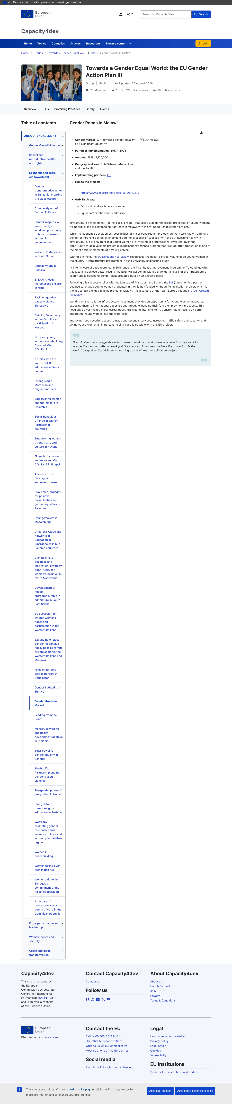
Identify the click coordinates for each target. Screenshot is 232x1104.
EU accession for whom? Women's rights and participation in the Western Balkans (47, 622)
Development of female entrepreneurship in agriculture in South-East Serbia (48, 596)
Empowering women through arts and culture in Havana (48, 442)
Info (93, 53)
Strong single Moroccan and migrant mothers (45, 385)
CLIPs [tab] (45, 109)
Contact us (93, 981)
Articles (75, 43)
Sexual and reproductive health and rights (42, 159)
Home (28, 43)
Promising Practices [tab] (67, 109)
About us (156, 981)
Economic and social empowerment (42, 175)
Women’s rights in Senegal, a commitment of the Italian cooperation (47, 885)
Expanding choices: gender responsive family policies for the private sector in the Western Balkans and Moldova (49, 650)
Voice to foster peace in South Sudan (48, 254)
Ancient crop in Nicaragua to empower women (46, 478)
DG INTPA (45, 997)
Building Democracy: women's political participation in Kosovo (48, 321)
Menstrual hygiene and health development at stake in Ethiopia (49, 735)
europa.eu (51, 1037)
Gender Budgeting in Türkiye (48, 689)
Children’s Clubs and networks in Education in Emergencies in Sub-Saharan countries (48, 540)
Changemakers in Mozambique (46, 520)
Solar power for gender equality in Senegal (46, 754)
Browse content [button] (116, 43)
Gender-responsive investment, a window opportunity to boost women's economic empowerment (48, 232)
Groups (38, 53)
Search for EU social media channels (109, 1067)
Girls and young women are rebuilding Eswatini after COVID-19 (49, 343)
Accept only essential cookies (195, 1090)
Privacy (155, 995)
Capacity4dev (40, 31)
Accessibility (158, 1055)
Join (205, 43)
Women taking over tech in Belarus (47, 867)
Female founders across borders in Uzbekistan (46, 673)
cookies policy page (79, 1089)
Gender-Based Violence (44, 145)
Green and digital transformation (40, 952)
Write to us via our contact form (106, 1045)
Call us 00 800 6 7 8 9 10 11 (104, 1036)
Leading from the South (46, 717)
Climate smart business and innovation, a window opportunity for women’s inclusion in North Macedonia (49, 568)
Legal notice (158, 1045)
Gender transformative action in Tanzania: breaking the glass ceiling (49, 192)
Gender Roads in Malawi (46, 703)
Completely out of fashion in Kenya (46, 210)
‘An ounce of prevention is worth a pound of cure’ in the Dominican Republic (48, 907)
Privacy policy (159, 1041)
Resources (93, 43)
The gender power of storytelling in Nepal (48, 792)
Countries (58, 43)
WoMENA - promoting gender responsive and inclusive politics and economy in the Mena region (49, 832)
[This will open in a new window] (35, 14)
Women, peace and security (41, 939)
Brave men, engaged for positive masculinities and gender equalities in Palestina (48, 500)
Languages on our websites (168, 1036)
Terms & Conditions (162, 1000)
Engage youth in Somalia (45, 268)
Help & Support (160, 986)
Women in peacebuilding (44, 854)
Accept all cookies (160, 1090)
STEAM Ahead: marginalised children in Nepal (49, 283)
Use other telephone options (104, 1041)
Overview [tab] (30, 109)
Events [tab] (104, 109)
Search (203, 14)
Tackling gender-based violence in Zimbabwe (46, 301)
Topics (41, 43)
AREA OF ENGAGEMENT (40, 135)
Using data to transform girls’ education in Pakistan (49, 808)
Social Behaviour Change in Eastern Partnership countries (47, 422)
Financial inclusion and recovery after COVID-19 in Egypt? (47, 460)
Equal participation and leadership (44, 925)
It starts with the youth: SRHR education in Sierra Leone (47, 365)
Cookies (155, 1050)
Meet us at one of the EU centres (107, 1050)
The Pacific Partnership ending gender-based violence (47, 774)
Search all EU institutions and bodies (174, 1072)
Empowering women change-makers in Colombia (48, 403)
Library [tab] (90, 109)
